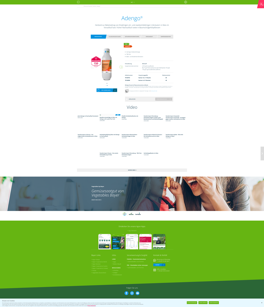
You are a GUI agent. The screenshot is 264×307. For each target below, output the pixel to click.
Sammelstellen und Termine (136, 261)
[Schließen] (261, 302)
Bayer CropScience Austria (99, 266)
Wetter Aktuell (117, 264)
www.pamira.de (154, 90)
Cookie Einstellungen (191, 302)
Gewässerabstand (166, 36)
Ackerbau (115, 270)
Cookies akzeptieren (213, 302)
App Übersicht (132, 230)
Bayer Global (96, 259)
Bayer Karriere (96, 264)
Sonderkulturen (117, 275)
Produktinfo (98, 36)
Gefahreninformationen (132, 36)
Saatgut (115, 272)
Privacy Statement (91, 305)
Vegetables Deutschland (99, 273)
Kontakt (157, 264)
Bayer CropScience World (99, 262)
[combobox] (107, 90)
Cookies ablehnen (203, 302)
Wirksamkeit (149, 36)
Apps (114, 262)
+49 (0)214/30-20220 (163, 271)
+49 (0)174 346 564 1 (164, 261)
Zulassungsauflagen (115, 36)
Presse (94, 270)
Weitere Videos (131, 170)
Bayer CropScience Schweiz (100, 268)
